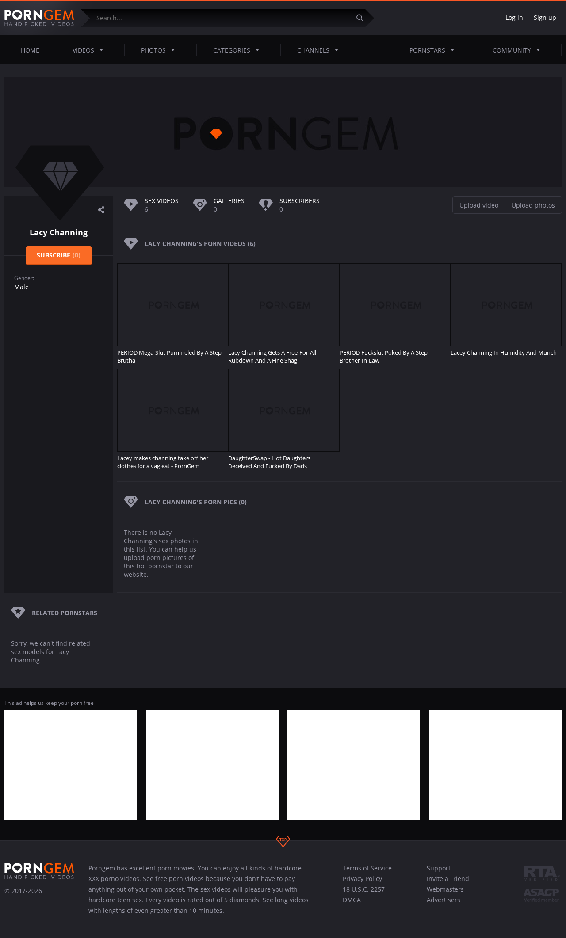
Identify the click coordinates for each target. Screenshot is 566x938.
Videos (83, 50)
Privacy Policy (362, 878)
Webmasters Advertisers (445, 894)
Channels (313, 50)
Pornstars (427, 50)
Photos (153, 50)
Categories (231, 50)
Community (512, 50)
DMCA (352, 900)
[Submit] (363, 18)
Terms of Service (367, 868)
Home (30, 50)
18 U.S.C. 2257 (364, 889)
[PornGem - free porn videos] (39, 18)
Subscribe (58, 255)
